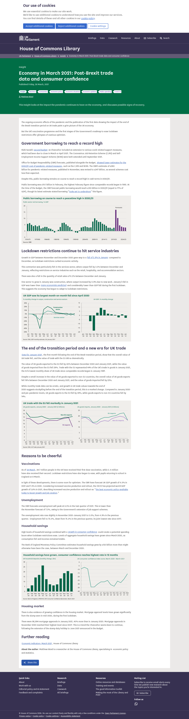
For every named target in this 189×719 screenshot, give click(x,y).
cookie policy (88, 18)
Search (166, 38)
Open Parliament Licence (115, 713)
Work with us (25, 686)
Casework (112, 38)
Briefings (92, 38)
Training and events (105, 686)
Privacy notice (25, 716)
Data (102, 38)
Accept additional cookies (39, 26)
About (137, 38)
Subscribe (151, 38)
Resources (126, 38)
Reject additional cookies (71, 26)
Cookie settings (98, 26)
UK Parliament (25, 56)
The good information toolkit (109, 689)
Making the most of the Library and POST (112, 693)
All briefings (62, 692)
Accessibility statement (70, 716)
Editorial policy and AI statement (34, 689)
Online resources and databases (110, 682)
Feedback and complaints (31, 692)
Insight (63, 56)
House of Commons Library (50, 49)
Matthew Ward (27, 97)
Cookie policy (38, 716)
